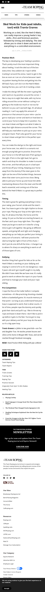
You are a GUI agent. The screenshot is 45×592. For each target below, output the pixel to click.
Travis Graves (8, 328)
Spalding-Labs (7, 527)
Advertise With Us (9, 560)
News (6, 15)
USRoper (6, 524)
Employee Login (8, 564)
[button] (4, 354)
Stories (26, 15)
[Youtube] (8, 2)
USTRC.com (7, 534)
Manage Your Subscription (11, 545)
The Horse (6, 505)
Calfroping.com (8, 508)
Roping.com (7, 520)
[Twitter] (10, 478)
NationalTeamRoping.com (11, 538)
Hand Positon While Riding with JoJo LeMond (24, 343)
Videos (38, 15)
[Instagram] (6, 2)
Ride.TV (5, 541)
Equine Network (8, 557)
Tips (16, 15)
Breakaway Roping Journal (11, 494)
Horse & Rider (7, 501)
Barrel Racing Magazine (10, 498)
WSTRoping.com (8, 531)
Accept (6, 588)
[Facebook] (3, 2)
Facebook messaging (23, 338)
